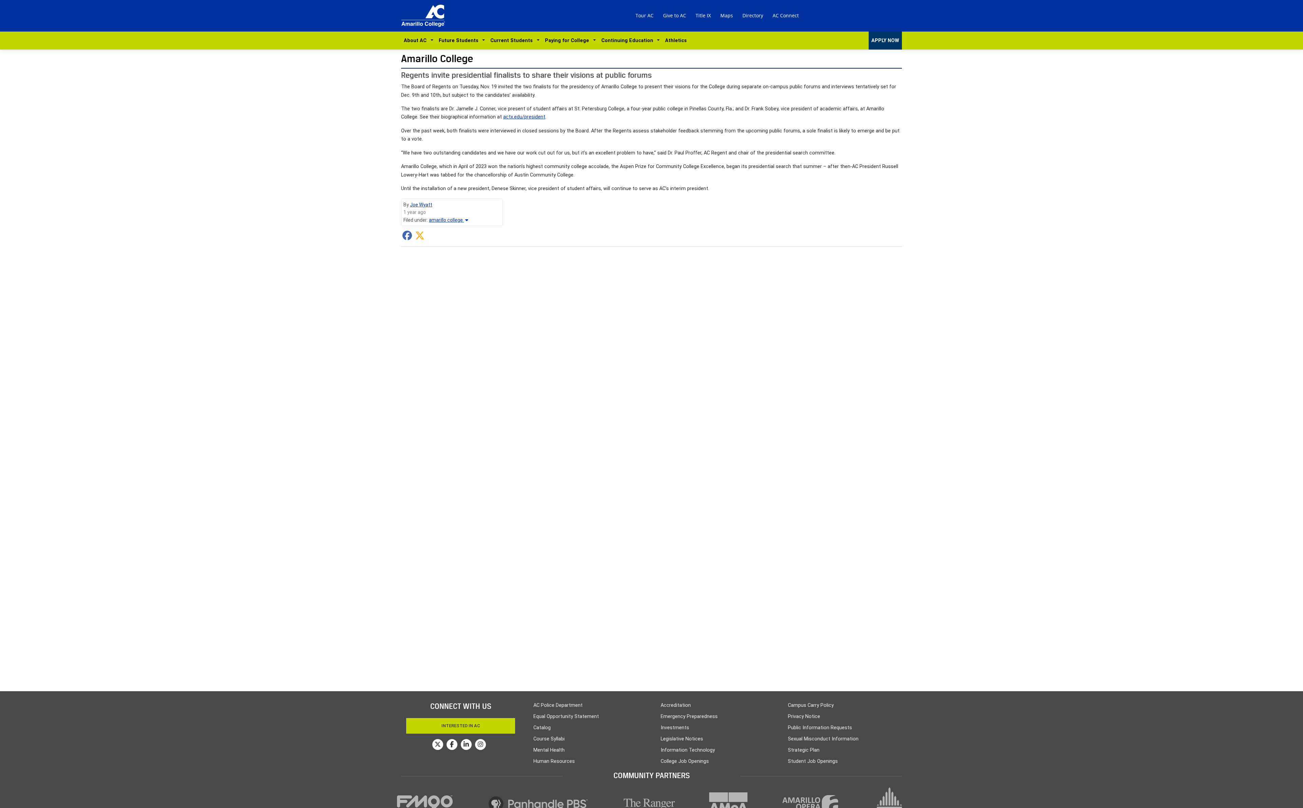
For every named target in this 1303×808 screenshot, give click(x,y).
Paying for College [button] (568, 40)
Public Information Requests (820, 728)
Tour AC (645, 15)
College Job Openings (685, 761)
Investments (675, 728)
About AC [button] (416, 40)
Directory (752, 15)
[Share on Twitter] (420, 237)
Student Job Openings (813, 761)
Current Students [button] (512, 40)
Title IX (703, 15)
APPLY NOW (885, 40)
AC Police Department (558, 705)
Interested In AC (460, 725)
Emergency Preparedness (689, 716)
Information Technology (688, 750)
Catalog (542, 728)
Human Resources (554, 761)
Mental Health (549, 750)
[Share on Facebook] (407, 237)
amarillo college (446, 220)
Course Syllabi (549, 739)
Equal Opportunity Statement (566, 716)
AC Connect (786, 15)
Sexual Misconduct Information (823, 739)
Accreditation (676, 705)
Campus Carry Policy (811, 705)
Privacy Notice (804, 716)
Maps (726, 15)
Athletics (676, 40)
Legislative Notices (682, 739)
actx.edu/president (524, 117)
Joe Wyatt (421, 204)
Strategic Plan (803, 750)
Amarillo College (437, 59)
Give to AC (674, 15)
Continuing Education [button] (628, 40)
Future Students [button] (460, 40)
